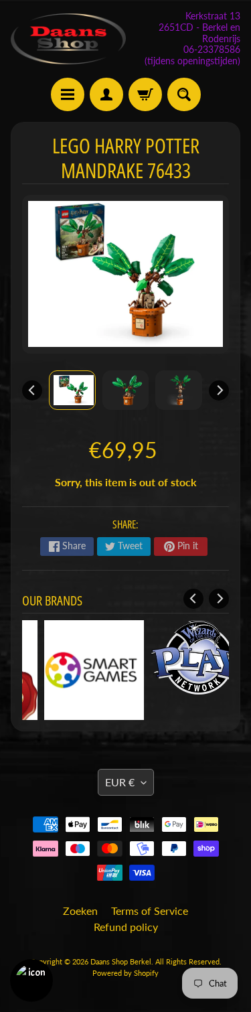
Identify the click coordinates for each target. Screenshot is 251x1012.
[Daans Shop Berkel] (68, 38)
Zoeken (80, 910)
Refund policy (126, 926)
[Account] (106, 94)
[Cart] (145, 94)
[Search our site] (184, 94)
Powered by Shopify (125, 972)
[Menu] (67, 94)
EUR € (120, 782)
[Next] (219, 390)
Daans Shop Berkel (120, 961)
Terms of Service (149, 910)
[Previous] (32, 390)
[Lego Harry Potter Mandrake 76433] (72, 390)
